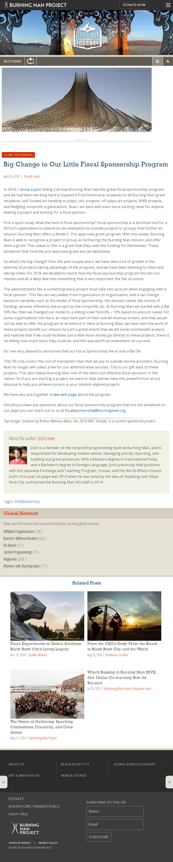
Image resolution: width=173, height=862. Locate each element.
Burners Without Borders (21, 538)
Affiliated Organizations (19, 531)
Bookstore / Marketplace (34, 806)
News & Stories (73, 775)
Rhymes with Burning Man (22, 566)
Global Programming (18, 155)
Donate (16, 798)
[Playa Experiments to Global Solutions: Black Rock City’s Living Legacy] (48, 616)
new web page (64, 394)
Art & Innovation (24, 775)
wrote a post (30, 189)
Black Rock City (75, 764)
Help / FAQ (18, 814)
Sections (12, 61)
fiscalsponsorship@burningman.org (95, 410)
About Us (17, 764)
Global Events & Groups (134, 764)
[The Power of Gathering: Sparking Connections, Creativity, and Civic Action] (48, 694)
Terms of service (20, 842)
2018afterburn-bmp (27, 501)
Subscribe (99, 837)
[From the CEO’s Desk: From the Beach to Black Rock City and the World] (125, 616)
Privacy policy (48, 842)
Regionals (10, 559)
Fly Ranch (10, 545)
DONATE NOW (134, 5)
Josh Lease (34, 176)
